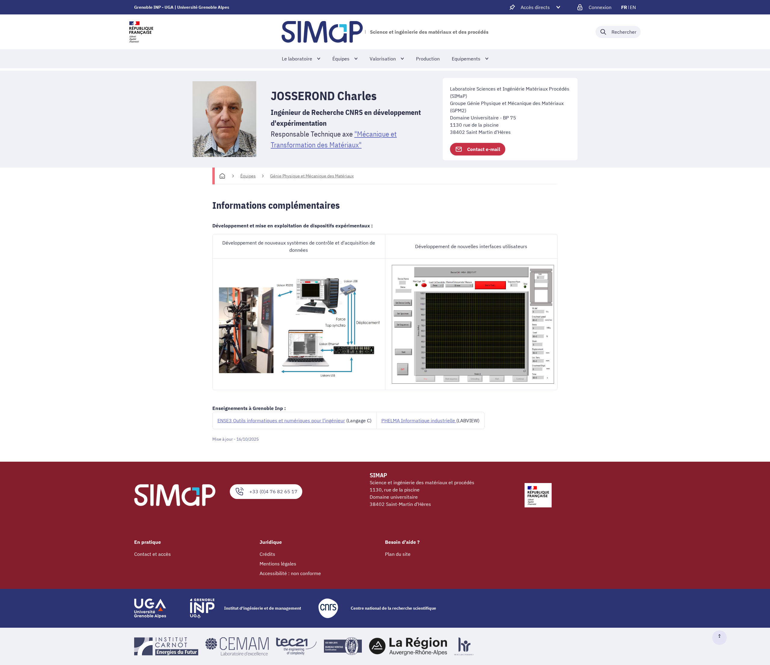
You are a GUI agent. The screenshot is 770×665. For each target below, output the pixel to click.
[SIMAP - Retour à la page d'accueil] (322, 32)
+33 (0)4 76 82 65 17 (273, 491)
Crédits (267, 554)
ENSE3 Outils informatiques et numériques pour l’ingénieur (281, 420)
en (633, 7)
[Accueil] (222, 176)
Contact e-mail (483, 149)
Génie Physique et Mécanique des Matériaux (312, 176)
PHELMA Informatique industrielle (418, 420)
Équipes (248, 176)
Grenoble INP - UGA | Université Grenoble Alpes (181, 7)
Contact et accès (152, 554)
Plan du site (398, 554)
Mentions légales (278, 564)
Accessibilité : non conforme (290, 573)
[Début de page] (722, 637)
